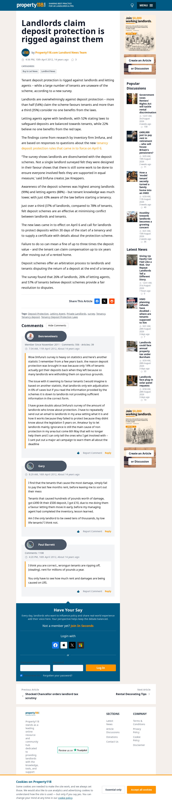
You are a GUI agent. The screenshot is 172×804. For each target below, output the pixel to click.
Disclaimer (139, 745)
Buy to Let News (30, 71)
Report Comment (92, 452)
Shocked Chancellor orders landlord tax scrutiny (51, 696)
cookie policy (65, 797)
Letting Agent (57, 313)
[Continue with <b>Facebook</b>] (55, 645)
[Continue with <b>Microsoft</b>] (80, 645)
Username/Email (29, 662)
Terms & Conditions (139, 722)
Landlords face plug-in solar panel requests (146, 381)
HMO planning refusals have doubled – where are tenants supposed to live (145, 311)
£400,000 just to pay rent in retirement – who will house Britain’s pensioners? (146, 142)
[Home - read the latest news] (72, 5)
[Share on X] (104, 301)
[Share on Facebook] (97, 301)
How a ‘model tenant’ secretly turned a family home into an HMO (145, 183)
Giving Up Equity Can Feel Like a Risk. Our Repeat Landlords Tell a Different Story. (145, 268)
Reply (108, 452)
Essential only (113, 789)
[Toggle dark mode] (132, 5)
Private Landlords (76, 313)
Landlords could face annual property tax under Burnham (145, 350)
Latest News (109, 722)
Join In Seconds (82, 626)
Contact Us (112, 741)
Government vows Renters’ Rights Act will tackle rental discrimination (146, 103)
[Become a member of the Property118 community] (140, 33)
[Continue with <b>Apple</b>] (63, 645)
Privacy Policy (137, 730)
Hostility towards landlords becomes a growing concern (145, 220)
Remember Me (32, 675)
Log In (101, 668)
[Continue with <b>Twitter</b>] (72, 645)
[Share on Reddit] (112, 301)
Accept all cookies (141, 789)
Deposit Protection (38, 313)
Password (58, 662)
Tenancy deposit (31, 317)
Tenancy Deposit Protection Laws (59, 317)
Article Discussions (113, 730)
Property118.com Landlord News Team (61, 52)
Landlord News (48, 71)
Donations (112, 737)
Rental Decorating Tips (131, 694)
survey (91, 313)
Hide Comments (57, 325)
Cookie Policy (136, 738)
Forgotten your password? (57, 675)
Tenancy (100, 313)
